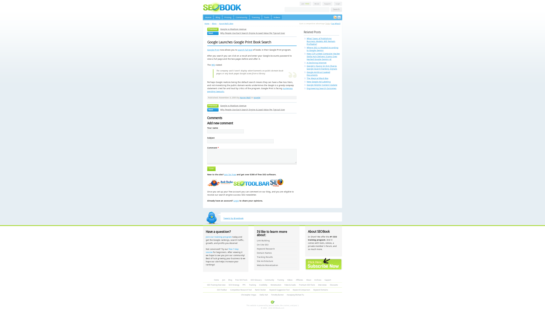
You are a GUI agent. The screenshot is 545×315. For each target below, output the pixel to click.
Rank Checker (260, 290)
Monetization (276, 285)
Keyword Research (266, 248)
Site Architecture (265, 261)
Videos (276, 17)
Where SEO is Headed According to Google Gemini (322, 49)
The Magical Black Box (317, 78)
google (257, 97)
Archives (317, 280)
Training (256, 17)
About (317, 4)
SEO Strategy (234, 285)
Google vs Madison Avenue (233, 29)
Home (208, 17)
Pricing (227, 17)
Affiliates (299, 280)
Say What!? (335, 23)
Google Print (213, 49)
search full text (245, 49)
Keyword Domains (320, 290)
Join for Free (230, 174)
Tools (266, 17)
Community (242, 17)
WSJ (213, 64)
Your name (212, 128)
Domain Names (264, 253)
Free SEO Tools (241, 280)
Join (305, 4)
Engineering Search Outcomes (322, 88)
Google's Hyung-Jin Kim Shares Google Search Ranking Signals (322, 67)
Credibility (263, 285)
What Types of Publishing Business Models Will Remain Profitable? (321, 41)
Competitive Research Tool (241, 290)
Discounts (334, 285)
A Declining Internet (316, 62)
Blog (218, 17)
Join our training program (219, 237)
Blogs (214, 23)
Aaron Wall (245, 97)
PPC (244, 285)
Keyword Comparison (301, 290)
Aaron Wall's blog (226, 23)
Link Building (263, 240)
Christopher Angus (248, 295)
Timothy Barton (277, 295)
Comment (213, 148)
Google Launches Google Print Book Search (239, 42)
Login (338, 4)
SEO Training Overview (216, 285)
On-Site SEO (263, 244)
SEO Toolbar (222, 290)
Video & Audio (290, 285)
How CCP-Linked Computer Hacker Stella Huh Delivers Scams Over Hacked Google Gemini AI (323, 56)
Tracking (252, 285)
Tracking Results (265, 257)
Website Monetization (267, 265)
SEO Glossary (256, 280)
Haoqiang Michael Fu (295, 295)
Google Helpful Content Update (322, 85)
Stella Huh (264, 295)
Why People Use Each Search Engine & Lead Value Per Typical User (252, 33)
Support (327, 4)
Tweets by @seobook (233, 218)
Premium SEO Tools (307, 285)
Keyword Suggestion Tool (279, 290)
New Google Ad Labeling (319, 81)
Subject (211, 138)
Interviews (322, 285)
